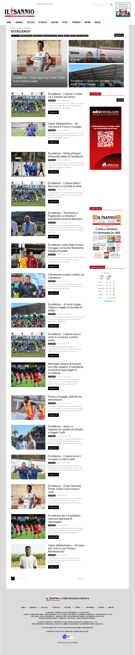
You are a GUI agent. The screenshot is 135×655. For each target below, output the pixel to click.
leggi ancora (53, 112)
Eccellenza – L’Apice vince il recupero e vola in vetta (64, 458)
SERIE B (67, 35)
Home (13, 28)
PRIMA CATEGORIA (26, 35)
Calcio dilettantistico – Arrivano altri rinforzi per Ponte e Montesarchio (66, 548)
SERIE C (73, 35)
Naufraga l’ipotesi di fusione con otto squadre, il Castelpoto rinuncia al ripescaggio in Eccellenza (65, 368)
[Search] (111, 4)
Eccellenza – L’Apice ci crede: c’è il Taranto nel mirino (65, 95)
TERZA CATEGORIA (82, 35)
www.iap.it (90, 628)
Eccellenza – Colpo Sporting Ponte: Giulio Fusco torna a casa (64, 489)
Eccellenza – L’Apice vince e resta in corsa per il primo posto (64, 337)
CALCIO (19, 28)
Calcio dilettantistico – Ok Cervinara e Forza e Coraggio (65, 125)
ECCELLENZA (15, 35)
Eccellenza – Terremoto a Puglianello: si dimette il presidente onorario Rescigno (65, 216)
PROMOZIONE (38, 35)
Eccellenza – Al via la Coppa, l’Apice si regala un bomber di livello (65, 307)
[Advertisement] (75, 12)
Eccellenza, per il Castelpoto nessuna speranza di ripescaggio (64, 518)
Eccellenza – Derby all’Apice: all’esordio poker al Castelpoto (65, 155)
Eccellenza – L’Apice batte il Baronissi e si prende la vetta (64, 185)
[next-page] (26, 578)
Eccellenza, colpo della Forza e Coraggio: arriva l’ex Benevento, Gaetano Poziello (66, 247)
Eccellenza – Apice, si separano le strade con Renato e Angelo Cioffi (65, 429)
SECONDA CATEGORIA (50, 35)
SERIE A (60, 35)
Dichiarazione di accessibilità (67, 642)
